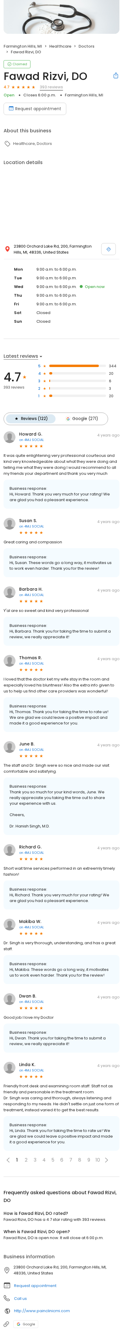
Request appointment (38, 109)
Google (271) (85, 419)
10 (98, 1159)
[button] (106, 1160)
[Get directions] (108, 249)
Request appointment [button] (35, 1286)
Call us (20, 1298)
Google (29, 1324)
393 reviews (51, 87)
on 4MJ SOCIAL (31, 439)
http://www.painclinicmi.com (42, 1311)
